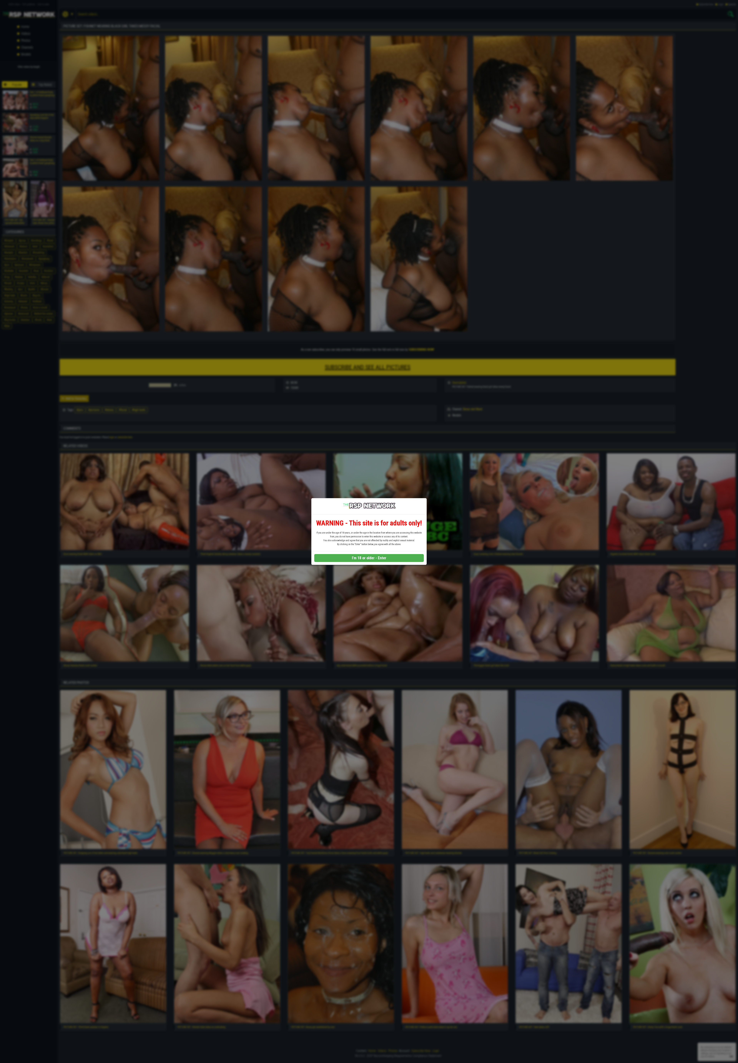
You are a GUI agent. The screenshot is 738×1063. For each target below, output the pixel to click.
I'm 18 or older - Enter (369, 558)
